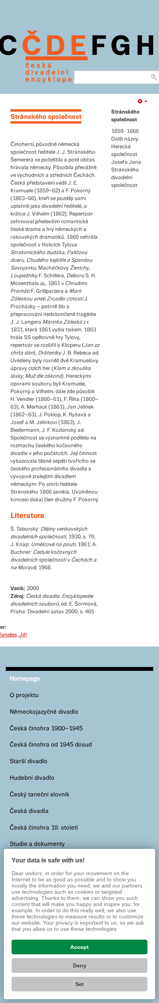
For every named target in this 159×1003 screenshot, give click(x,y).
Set (79, 984)
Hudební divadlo (32, 778)
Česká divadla (29, 811)
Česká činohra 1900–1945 (46, 728)
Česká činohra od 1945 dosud (51, 745)
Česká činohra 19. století (44, 828)
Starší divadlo (28, 761)
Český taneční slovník (39, 794)
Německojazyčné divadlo (44, 712)
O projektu (24, 695)
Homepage (25, 678)
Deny (79, 965)
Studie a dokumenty (37, 844)
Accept (79, 947)
